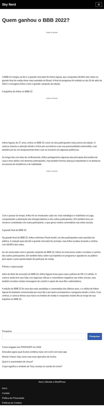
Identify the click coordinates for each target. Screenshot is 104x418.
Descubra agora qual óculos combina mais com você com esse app (34, 352)
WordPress (60, 382)
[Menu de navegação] (99, 4)
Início (4, 388)
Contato (6, 393)
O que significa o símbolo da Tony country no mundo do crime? (32, 366)
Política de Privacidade (13, 398)
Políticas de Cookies (12, 403)
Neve (41, 382)
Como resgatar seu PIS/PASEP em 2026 (21, 347)
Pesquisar (7, 331)
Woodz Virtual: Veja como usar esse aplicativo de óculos (29, 357)
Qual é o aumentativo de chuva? (17, 362)
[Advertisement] (52, 54)
